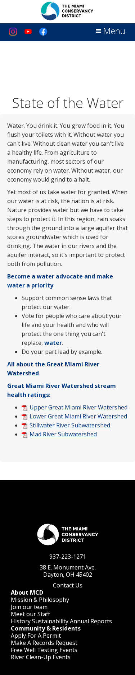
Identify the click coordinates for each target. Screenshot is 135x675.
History (21, 621)
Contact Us (67, 585)
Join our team (29, 607)
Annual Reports (91, 621)
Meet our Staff (30, 614)
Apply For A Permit (36, 635)
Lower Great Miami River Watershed (78, 416)
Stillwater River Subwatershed (70, 425)
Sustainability (50, 621)
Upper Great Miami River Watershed (78, 407)
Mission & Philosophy (40, 600)
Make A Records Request (44, 643)
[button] (110, 31)
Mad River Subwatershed (63, 434)
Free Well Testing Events (44, 650)
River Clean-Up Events (41, 657)
